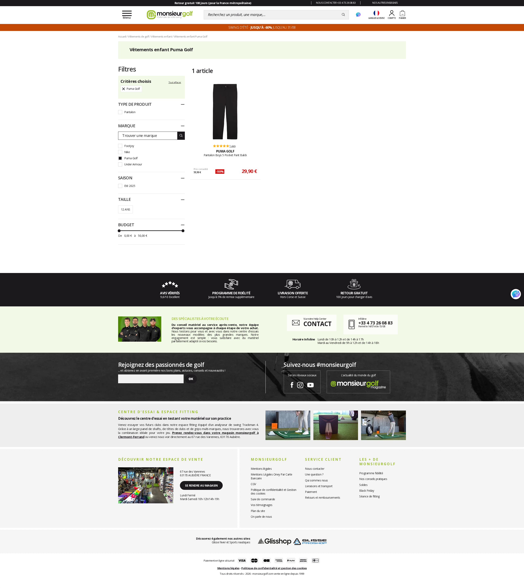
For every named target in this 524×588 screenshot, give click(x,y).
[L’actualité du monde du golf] (358, 384)
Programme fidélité (371, 473)
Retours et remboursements (322, 497)
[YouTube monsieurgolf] (310, 384)
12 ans (125, 209)
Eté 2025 (129, 186)
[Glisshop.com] (274, 541)
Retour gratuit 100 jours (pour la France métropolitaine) (213, 3)
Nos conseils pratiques (373, 479)
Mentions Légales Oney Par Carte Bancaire (271, 476)
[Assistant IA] (358, 15)
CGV (253, 484)
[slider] (119, 230)
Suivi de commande (263, 499)
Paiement (311, 492)
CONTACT (317, 324)
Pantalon (129, 112)
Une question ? (314, 474)
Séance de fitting (369, 496)
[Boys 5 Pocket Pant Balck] (225, 111)
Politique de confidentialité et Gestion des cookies (273, 491)
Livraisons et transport (319, 486)
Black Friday (366, 490)
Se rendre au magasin (201, 485)
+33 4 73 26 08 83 (375, 323)
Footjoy (129, 146)
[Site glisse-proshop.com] (310, 541)
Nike (127, 152)
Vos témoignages (261, 505)
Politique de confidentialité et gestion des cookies (274, 568)
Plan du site (258, 511)
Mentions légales (261, 469)
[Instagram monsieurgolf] (300, 384)
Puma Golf (131, 158)
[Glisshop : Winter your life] (170, 14)
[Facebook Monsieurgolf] (291, 384)
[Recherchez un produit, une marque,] (343, 14)
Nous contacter (314, 469)
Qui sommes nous (316, 480)
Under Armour (133, 164)
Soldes (363, 485)
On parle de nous (261, 517)
